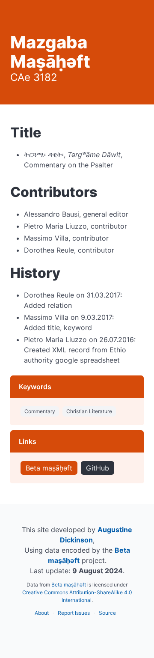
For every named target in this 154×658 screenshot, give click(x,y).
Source (107, 613)
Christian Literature (89, 411)
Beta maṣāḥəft (49, 468)
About (42, 613)
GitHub (97, 468)
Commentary (39, 411)
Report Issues (74, 613)
